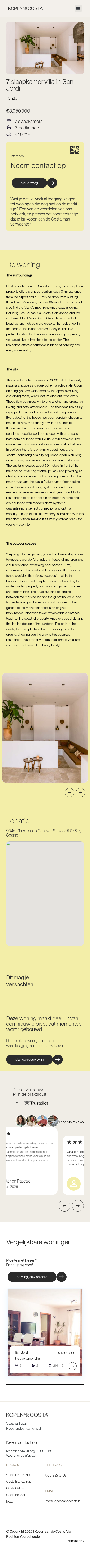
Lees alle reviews (71, 1122)
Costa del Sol (15, 1495)
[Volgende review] (78, 1206)
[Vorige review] (64, 1206)
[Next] (80, 792)
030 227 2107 (56, 1475)
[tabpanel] (45, 728)
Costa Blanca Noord (20, 1475)
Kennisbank (75, 1541)
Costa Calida (15, 1488)
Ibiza (11, 97)
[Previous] (69, 792)
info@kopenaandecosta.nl (63, 1501)
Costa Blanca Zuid (19, 1481)
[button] (78, 8)
